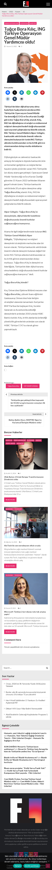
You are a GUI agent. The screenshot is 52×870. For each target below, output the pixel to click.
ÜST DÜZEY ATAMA (31, 386)
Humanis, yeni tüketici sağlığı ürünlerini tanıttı (25, 733)
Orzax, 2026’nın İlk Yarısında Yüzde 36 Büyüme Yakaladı (26, 685)
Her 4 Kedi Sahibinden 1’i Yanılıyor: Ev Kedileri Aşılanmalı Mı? (25, 701)
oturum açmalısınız (31, 647)
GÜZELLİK (9, 440)
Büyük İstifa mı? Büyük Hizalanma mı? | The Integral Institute (25, 759)
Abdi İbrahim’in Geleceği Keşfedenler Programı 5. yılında (27, 715)
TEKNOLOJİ (18, 509)
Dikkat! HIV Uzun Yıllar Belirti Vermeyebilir (24, 708)
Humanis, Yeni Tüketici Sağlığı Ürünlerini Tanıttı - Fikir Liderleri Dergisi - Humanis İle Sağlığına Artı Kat (24, 738)
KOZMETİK (20, 443)
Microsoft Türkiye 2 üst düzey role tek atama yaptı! (25, 613)
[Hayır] (48, 861)
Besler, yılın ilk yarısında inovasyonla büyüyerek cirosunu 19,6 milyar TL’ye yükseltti (26, 693)
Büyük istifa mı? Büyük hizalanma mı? (20, 757)
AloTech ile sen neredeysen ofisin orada (22, 545)
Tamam (18, 866)
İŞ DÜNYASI (24, 23)
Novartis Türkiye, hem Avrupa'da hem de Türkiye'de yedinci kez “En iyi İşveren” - (26, 750)
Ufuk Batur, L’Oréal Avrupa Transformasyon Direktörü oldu (24, 478)
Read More (10, 500)
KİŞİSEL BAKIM (10, 443)
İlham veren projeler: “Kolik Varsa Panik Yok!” (25, 768)
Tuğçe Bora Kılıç (13, 386)
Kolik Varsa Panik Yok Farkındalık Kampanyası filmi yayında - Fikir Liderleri (22, 771)
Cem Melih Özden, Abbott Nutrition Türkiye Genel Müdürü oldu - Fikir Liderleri (24, 783)
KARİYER (33, 23)
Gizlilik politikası (32, 866)
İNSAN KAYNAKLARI (11, 23)
